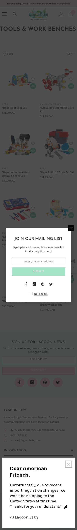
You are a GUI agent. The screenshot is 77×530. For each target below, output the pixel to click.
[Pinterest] (42, 284)
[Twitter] (51, 284)
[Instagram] (34, 284)
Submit (38, 271)
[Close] (71, 228)
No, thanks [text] (41, 293)
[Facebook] (26, 284)
